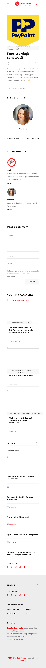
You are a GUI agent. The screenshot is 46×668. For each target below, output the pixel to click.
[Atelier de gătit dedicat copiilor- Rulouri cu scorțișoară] (23, 402)
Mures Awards (13, 609)
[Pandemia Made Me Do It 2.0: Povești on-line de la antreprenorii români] (23, 311)
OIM (9, 658)
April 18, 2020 (13, 384)
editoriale (14, 413)
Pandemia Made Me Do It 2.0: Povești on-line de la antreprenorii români (21, 330)
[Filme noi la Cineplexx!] (23, 510)
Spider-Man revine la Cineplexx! (22, 535)
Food (29, 413)
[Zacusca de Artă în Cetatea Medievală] (23, 464)
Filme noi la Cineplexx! (18, 517)
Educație (23, 413)
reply (9, 183)
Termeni (29, 614)
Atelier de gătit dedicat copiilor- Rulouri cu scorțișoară (20, 420)
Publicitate (11, 614)
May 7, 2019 (12, 431)
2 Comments (14, 65)
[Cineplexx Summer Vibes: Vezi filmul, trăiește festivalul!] (23, 545)
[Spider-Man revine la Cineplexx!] (23, 527)
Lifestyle (13, 47)
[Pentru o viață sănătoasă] (23, 114)
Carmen (11, 62)
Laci (9, 170)
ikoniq (23, 661)
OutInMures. (21, 658)
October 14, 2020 (14, 341)
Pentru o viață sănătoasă (24, 372)
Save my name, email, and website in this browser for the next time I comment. (23, 274)
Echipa (29, 609)
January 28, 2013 (21, 62)
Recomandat (23, 323)
